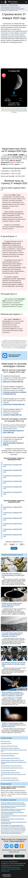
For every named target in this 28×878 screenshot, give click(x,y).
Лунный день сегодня (6, 743)
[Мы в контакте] (16, 846)
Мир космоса (4, 5)
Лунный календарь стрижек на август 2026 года (12, 760)
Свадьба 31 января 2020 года (12, 415)
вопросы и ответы (21, 347)
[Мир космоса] (5, 2)
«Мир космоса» (5, 861)
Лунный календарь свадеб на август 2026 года (12, 767)
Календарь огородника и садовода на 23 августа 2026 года (14, 750)
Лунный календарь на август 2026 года (10, 758)
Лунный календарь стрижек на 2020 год (10, 7)
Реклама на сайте (5, 870)
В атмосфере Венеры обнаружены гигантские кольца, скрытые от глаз (14, 816)
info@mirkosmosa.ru (15, 867)
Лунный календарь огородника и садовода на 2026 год (13, 775)
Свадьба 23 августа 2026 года (8, 755)
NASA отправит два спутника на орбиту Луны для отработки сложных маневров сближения (13, 832)
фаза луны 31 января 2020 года (13, 381)
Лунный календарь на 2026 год (8, 770)
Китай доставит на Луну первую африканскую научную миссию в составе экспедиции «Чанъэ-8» (13, 826)
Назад (8, 856)
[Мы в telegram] (11, 846)
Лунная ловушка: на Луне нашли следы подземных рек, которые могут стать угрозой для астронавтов (13, 829)
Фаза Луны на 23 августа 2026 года (9, 746)
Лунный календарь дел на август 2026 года (11, 765)
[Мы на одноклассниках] (21, 846)
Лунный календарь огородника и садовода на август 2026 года (13, 762)
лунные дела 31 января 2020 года (14, 404)
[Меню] (1, 2)
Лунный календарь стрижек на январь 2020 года (12, 8)
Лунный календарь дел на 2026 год (9, 778)
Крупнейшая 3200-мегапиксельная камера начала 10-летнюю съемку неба (14, 822)
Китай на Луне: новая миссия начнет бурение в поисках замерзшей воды (12, 813)
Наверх (19, 856)
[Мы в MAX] (6, 846)
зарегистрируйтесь (23, 110)
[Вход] (25, 2)
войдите (15, 112)
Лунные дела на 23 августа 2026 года (9, 753)
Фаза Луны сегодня (5, 741)
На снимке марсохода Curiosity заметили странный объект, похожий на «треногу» (13, 806)
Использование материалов (14, 869)
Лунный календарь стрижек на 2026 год (10, 772)
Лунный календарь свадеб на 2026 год (10, 780)
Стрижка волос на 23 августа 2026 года (10, 748)
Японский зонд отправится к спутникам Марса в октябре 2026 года (12, 819)
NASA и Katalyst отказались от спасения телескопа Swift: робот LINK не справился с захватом (13, 810)
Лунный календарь (13, 5)
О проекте (3, 869)
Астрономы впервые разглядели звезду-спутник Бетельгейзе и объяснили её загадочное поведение (13, 803)
